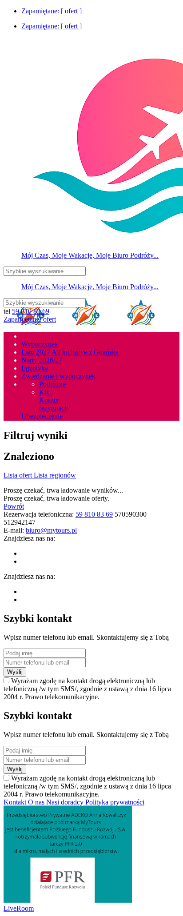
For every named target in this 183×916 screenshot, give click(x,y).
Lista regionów (55, 475)
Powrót (14, 506)
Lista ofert (19, 475)
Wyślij (15, 672)
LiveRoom (19, 908)
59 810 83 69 (30, 311)
